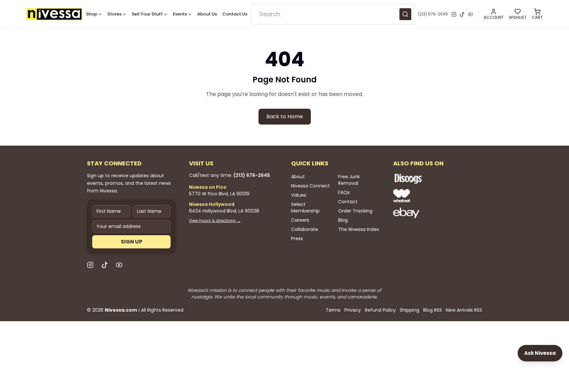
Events (180, 14)
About (298, 176)
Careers (300, 220)
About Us (207, 14)
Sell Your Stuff (147, 14)
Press (297, 238)
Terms (333, 310)
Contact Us (234, 14)
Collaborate (304, 229)
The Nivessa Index (358, 229)
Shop (91, 14)
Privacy (352, 310)
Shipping (409, 310)
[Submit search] (405, 14)
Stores (114, 14)
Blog (343, 220)
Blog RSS (432, 310)
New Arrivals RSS (464, 310)
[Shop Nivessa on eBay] (429, 213)
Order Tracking (355, 211)
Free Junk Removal (349, 179)
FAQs (344, 192)
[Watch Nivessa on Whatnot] (429, 195)
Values (298, 195)
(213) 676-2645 (433, 14)
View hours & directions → (215, 220)
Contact (348, 201)
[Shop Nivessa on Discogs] (429, 178)
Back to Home (284, 116)
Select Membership (305, 207)
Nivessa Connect (310, 186)
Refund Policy (380, 310)
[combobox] (332, 14)
